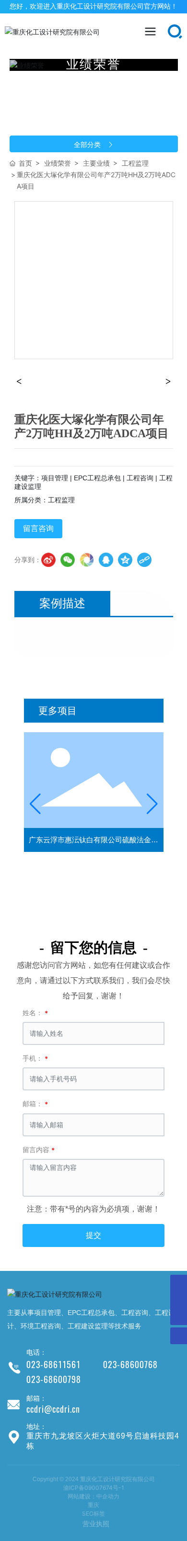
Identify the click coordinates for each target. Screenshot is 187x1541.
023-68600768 (130, 1365)
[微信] (67, 560)
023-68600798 (53, 1379)
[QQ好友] (106, 560)
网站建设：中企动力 (93, 1496)
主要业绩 (96, 163)
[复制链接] (144, 560)
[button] (35, 804)
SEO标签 (93, 1513)
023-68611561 (53, 1365)
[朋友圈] (87, 560)
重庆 (93, 1504)
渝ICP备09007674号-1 (93, 1487)
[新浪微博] (48, 560)
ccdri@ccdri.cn (53, 1409)
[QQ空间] (125, 560)
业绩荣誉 (57, 163)
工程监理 (135, 163)
